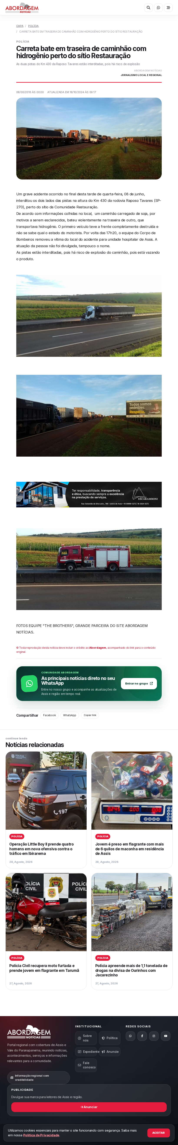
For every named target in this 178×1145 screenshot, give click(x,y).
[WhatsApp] (130, 1036)
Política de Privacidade (41, 1135)
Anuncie (113, 1051)
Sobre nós (87, 1038)
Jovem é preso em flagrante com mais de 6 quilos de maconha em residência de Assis (129, 849)
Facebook (49, 715)
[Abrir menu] (168, 7)
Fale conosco (89, 1065)
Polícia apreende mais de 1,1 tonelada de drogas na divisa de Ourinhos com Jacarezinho (131, 970)
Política (112, 1038)
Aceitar (158, 1132)
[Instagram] (154, 1036)
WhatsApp (69, 715)
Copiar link (90, 715)
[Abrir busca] (148, 7)
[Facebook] (142, 1036)
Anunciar (90, 1107)
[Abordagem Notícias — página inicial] (21, 8)
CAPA (19, 26)
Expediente (90, 1051)
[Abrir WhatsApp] (158, 7)
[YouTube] (165, 1036)
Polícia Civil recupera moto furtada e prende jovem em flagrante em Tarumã (44, 968)
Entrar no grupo (136, 683)
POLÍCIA (33, 26)
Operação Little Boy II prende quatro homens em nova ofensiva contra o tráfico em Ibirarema (41, 849)
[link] (46, 810)
